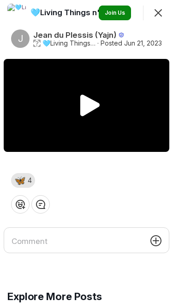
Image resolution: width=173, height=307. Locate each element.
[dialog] (86, 153)
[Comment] (40, 204)
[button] (23, 180)
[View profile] (16, 13)
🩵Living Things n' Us (68, 43)
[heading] (71, 12)
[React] (20, 204)
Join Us (115, 12)
